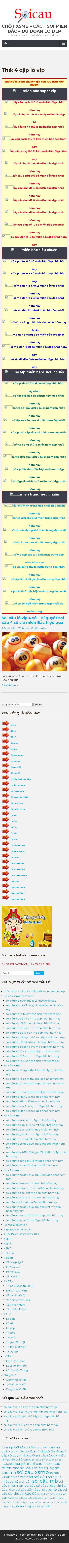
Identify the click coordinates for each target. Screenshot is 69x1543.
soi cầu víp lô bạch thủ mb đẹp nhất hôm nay (35, 1078)
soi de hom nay (45, 1494)
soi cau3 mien (50, 1459)
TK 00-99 (15, 857)
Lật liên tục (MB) (18, 785)
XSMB (13, 725)
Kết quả (14, 743)
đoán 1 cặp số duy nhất (33, 1506)
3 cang (7, 1447)
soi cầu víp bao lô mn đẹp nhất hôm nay (31, 1183)
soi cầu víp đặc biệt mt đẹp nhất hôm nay (32, 1129)
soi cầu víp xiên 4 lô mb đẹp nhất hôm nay (33, 1101)
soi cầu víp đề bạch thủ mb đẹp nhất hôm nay (35, 1037)
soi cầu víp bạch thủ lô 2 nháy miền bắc (31, 1000)
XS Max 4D (16, 761)
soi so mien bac (53, 1502)
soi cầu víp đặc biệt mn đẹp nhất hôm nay (32, 1192)
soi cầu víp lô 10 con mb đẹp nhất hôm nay (33, 1013)
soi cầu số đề (34, 1485)
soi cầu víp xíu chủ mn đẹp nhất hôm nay (32, 1220)
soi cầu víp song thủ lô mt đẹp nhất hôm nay (34, 1160)
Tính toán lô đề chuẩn (32, 628)
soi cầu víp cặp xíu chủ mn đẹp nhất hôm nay (35, 1188)
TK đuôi (14, 839)
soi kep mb (60, 1494)
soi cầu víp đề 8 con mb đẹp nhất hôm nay (33, 1028)
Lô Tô (7, 1356)
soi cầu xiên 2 (26, 1490)
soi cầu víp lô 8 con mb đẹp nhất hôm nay (32, 1060)
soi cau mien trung (37, 1468)
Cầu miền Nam (17, 803)
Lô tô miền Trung (19, 875)
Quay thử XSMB (18, 887)
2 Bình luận (9, 628)
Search (38, 704)
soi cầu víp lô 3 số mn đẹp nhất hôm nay (31, 1202)
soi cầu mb (45, 1481)
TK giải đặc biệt (18, 845)
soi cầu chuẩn (21, 1481)
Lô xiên (14, 821)
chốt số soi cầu (24, 1447)
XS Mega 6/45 (17, 755)
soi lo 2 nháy (8, 1498)
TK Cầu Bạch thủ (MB (19, 1285)
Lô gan (14, 815)
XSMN (13, 731)
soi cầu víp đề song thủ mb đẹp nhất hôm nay (35, 1046)
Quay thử (15, 881)
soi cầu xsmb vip (49, 1490)
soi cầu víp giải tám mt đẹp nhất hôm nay (32, 1134)
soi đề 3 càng (9, 1506)
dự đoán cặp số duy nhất (46, 1455)
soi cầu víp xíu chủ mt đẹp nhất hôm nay (32, 1165)
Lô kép (14, 827)
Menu (7, 43)
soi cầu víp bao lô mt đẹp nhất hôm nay (31, 1120)
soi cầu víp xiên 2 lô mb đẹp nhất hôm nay (33, 1096)
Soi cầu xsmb (12, 1065)
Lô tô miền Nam (18, 869)
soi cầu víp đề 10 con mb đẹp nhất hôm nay (33, 1032)
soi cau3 (36, 1459)
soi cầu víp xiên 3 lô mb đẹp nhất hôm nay (33, 1110)
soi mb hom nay (24, 1502)
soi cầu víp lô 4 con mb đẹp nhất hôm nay (32, 1051)
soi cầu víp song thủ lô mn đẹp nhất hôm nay (34, 1215)
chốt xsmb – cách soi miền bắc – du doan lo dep (34, 29)
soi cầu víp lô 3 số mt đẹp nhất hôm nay (31, 1139)
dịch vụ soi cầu (13, 1451)
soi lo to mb (30, 1498)
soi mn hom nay (39, 1502)
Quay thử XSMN (18, 899)
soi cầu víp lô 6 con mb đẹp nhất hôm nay (32, 1056)
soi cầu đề (28, 1494)
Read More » (10, 685)
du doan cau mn (48, 1447)
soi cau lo (38, 1463)
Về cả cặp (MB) (17, 791)
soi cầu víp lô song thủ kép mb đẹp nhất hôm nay (35, 1411)
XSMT (13, 737)
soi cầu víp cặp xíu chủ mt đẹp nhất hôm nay (34, 1124)
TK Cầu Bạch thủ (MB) (21, 779)
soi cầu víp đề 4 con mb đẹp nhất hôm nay (33, 1018)
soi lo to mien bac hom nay (49, 1498)
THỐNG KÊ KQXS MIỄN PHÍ (21, 1234)
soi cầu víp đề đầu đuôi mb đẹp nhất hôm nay (35, 1042)
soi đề (63, 1502)
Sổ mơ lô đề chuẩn (15, 1224)
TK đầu (14, 833)
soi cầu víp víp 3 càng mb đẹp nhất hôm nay (34, 1106)
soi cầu (40, 1476)
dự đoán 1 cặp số (37, 1451)
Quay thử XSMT (18, 893)
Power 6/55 (16, 767)
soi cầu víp (53, 1485)
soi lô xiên (12, 1502)
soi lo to (19, 1498)
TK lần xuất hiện (18, 851)
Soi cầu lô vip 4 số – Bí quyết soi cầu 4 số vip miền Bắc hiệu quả (33, 620)
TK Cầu (8, 1281)
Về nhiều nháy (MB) (19, 797)
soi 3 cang (23, 1459)
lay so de (8, 1459)
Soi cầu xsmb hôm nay (18, 996)
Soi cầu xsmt (12, 1115)
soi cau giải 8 (19, 1464)
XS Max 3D (15, 773)
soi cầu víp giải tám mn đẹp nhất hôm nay (32, 1197)
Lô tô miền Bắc (17, 863)
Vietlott (14, 749)
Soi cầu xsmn (12, 1170)
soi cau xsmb (33, 1472)
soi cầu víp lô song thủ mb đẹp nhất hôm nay (34, 1092)
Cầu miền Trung (18, 809)
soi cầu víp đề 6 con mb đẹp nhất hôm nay (33, 1023)
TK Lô (7, 1314)
